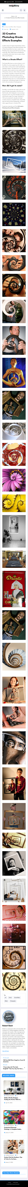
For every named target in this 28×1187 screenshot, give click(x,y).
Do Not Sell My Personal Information (13, 1184)
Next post (5, 1064)
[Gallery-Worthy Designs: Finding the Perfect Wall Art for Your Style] (14, 1087)
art (4, 26)
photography (19, 26)
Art (4, 24)
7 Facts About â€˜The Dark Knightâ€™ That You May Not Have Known (12, 1068)
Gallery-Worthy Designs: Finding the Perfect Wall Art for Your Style (12, 1098)
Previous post (6, 1057)
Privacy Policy (15, 1182)
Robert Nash (6, 29)
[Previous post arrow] (24, 1060)
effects (15, 26)
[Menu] (3, 10)
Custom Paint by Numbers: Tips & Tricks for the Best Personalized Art (13, 1158)
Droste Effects (10, 26)
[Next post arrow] (24, 1068)
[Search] (21, 10)
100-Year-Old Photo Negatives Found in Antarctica (14, 1061)
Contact (9, 1182)
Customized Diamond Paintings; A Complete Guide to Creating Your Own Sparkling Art (12, 1128)
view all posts (5, 1051)
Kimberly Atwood (10, 1095)
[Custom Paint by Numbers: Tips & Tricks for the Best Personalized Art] (14, 1147)
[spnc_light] (24, 10)
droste (6, 26)
